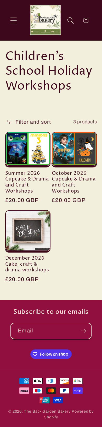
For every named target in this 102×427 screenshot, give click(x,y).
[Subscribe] (83, 331)
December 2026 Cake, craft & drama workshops (27, 264)
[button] (13, 20)
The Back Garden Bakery (47, 411)
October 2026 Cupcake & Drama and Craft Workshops (74, 182)
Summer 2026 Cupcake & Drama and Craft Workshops (27, 182)
